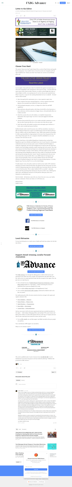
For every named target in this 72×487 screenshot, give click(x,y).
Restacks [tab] (23, 380)
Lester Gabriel (20, 390)
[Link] (14, 66)
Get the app (41, 481)
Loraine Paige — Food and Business (26, 308)
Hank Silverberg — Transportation (26, 304)
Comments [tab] (18, 380)
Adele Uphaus (22, 448)
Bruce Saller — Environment (24, 306)
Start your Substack (33, 481)
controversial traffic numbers (31, 290)
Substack (30, 484)
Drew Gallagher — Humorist (24, 300)
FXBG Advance (21, 275)
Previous (20, 372)
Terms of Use (41, 472)
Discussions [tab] (24, 429)
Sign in (68, 2)
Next (53, 372)
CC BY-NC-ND (44, 357)
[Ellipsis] (56, 391)
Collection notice (45, 478)
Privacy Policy (44, 473)
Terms (40, 478)
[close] (47, 453)
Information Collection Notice (36, 473)
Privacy (37, 478)
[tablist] (20, 380)
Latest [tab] (20, 429)
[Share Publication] (58, 3)
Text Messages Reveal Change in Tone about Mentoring (30, 444)
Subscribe (63, 2)
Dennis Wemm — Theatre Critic (25, 302)
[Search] (56, 3)
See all (17, 462)
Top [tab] (16, 429)
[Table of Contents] (1, 243)
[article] (36, 436)
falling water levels (29, 288)
